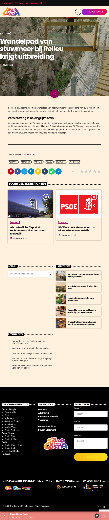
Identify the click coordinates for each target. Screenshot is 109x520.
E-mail (77, 422)
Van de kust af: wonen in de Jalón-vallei (83, 287)
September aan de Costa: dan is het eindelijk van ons (83, 275)
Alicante (6, 33)
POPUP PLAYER (94, 11)
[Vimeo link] (11, 12)
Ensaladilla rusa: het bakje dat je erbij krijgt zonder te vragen (82, 311)
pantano (38, 162)
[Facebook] (46, 3)
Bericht (78, 435)
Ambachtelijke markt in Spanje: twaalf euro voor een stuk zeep (82, 323)
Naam (77, 408)
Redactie (30, 154)
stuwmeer (61, 162)
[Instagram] (41, 3)
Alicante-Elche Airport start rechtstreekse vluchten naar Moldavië (27, 230)
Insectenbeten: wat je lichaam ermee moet (81, 299)
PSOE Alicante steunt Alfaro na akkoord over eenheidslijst (76, 229)
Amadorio (26, 162)
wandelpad (74, 162)
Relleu (49, 162)
